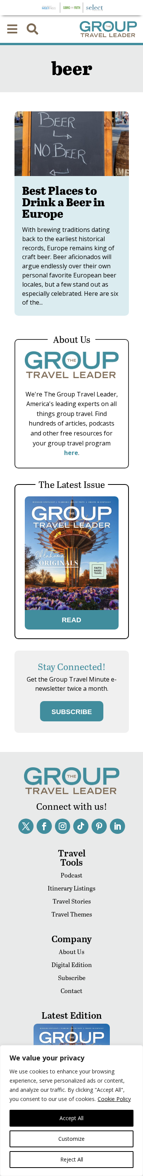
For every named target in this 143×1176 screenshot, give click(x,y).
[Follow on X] (26, 826)
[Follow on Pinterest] (99, 826)
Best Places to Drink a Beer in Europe (63, 201)
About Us (71, 952)
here (71, 453)
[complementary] (71, 1110)
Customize (71, 1138)
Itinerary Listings (71, 888)
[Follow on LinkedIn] (117, 826)
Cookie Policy (114, 1099)
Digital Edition (71, 965)
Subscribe (71, 978)
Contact (71, 991)
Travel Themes (71, 914)
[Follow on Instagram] (62, 826)
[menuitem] (12, 29)
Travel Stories (72, 901)
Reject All (71, 1159)
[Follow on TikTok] (80, 826)
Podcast (71, 875)
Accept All (71, 1118)
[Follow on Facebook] (44, 826)
